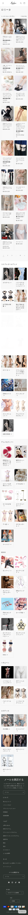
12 (20, 255)
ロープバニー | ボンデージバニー (7, 634)
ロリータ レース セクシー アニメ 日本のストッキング (7, 214)
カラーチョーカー (20, 505)
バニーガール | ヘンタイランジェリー (20, 284)
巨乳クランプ (20, 591)
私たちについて (7, 801)
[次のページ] (24, 255)
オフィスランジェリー (20, 352)
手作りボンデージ (7, 613)
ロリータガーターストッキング (20, 187)
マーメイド (6, 544)
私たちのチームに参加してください (12, 863)
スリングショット (7, 415)
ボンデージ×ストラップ (20, 634)
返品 (4, 846)
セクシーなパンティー (7, 750)
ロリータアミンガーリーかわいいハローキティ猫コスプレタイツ (20, 95)
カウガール (6, 282)
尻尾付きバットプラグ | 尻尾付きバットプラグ (7, 463)
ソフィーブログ (7, 805)
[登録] (23, 792)
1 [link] (3, 255)
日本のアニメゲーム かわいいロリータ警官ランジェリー (7, 243)
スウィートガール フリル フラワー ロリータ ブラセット (7, 159)
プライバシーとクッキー (9, 808)
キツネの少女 (7, 504)
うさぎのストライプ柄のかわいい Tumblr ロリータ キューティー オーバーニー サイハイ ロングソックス (20, 126)
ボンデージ (6, 571)
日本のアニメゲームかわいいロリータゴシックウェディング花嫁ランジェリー (20, 38)
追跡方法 (5, 839)
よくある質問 (6, 853)
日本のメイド (7, 394)
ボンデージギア (20, 571)
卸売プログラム (7, 829)
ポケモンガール (20, 525)
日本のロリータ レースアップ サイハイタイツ (7, 188)
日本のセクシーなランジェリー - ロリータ (7, 38)
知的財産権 (6, 815)
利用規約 (5, 812)
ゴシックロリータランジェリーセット (7, 331)
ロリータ (5, 370)
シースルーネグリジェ (20, 702)
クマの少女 (19, 484)
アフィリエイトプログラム (10, 832)
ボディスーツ (20, 749)
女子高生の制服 (7, 305)
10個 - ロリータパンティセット (7, 66)
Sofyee (11, 912)
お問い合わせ (6, 825)
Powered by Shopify (17, 912)
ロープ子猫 (19, 613)
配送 (4, 843)
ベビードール (7, 701)
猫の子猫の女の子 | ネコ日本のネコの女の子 (20, 307)
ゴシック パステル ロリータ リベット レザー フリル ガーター (20, 159)
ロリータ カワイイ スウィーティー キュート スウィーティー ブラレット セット (7, 95)
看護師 (5, 351)
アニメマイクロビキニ (20, 415)
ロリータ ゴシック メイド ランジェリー (20, 66)
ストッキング (20, 394)
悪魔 (17, 330)
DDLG (4, 655)
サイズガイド (6, 850)
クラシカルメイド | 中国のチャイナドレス (20, 372)
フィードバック (7, 866)
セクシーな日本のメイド (7, 485)
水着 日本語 (6, 434)
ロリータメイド (19, 241)
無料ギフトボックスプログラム (11, 836)
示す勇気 (5, 729)
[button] (3, 3)
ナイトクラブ (20, 729)
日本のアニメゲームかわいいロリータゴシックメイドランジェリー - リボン (7, 125)
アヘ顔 (5, 524)
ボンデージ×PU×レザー (6, 592)
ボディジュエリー (20, 682)
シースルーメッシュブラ (7, 682)
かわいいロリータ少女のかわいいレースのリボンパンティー (20, 214)
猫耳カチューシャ (20, 461)
